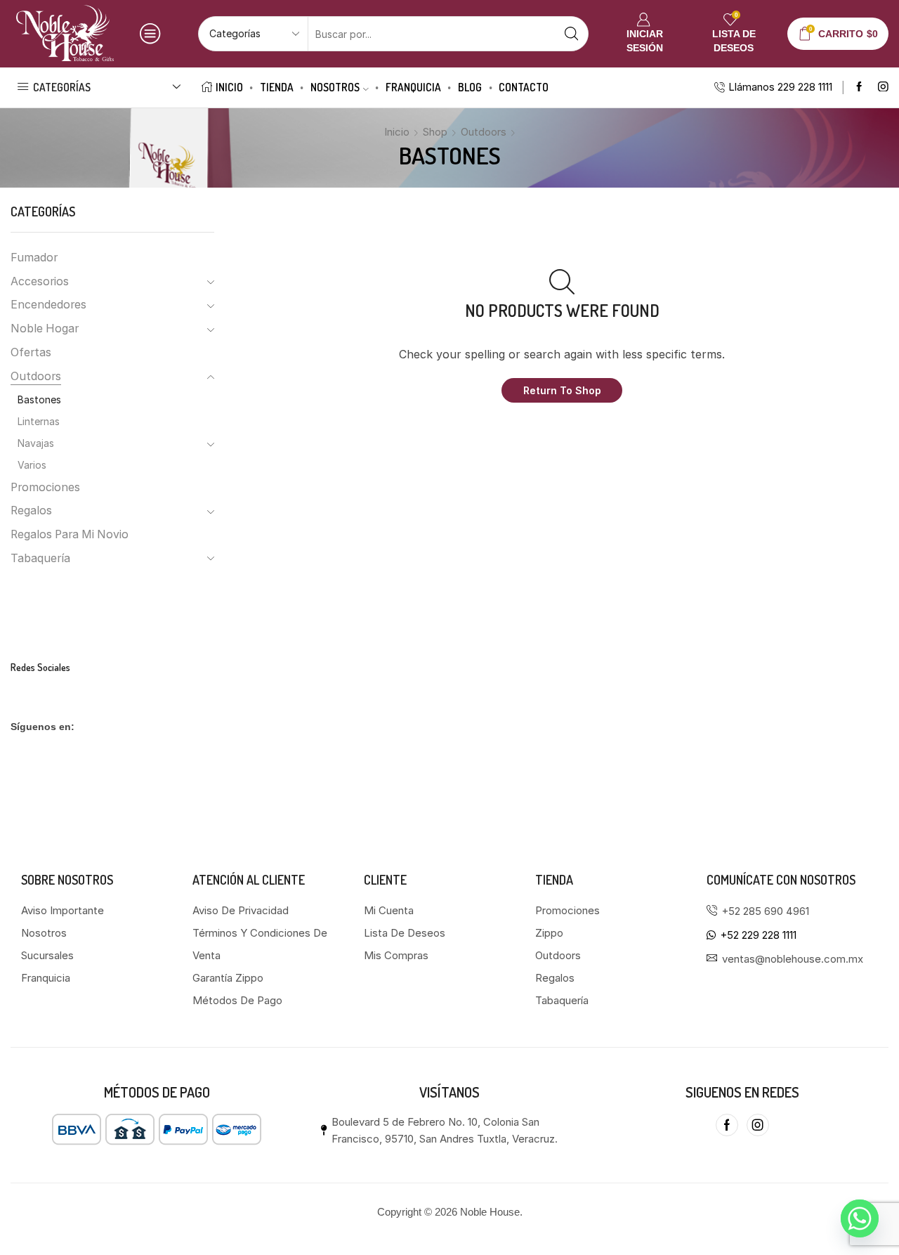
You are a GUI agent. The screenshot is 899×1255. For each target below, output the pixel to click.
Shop (435, 131)
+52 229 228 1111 (758, 935)
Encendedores (48, 304)
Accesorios (40, 281)
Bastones (39, 399)
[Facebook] (859, 87)
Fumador (34, 257)
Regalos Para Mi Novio (70, 534)
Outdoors (483, 131)
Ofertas (31, 352)
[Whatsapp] (860, 1218)
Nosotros (335, 87)
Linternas (39, 421)
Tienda (277, 87)
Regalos (31, 510)
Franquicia (413, 87)
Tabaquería (40, 558)
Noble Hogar (45, 328)
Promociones (45, 487)
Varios (32, 465)
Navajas (36, 443)
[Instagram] (883, 87)
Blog (470, 87)
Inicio (229, 87)
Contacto (524, 87)
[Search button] (571, 34)
